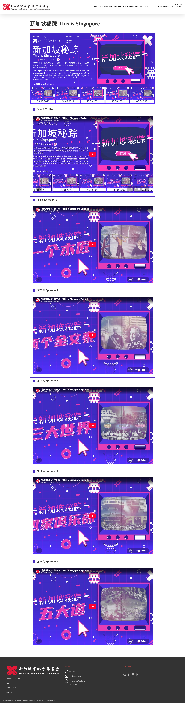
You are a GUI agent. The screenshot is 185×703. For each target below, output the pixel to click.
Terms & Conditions (13, 679)
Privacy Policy (11, 683)
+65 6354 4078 (74, 671)
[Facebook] (129, 674)
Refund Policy (11, 688)
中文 (176, 5)
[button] (92, 109)
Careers (9, 692)
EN (181, 4)
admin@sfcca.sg (75, 676)
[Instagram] (133, 674)
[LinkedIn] (137, 674)
